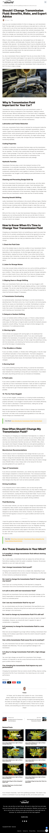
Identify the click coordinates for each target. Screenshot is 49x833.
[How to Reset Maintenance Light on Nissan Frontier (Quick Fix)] (36, 769)
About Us (19, 831)
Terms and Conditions (42, 831)
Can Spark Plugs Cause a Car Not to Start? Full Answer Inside (12, 786)
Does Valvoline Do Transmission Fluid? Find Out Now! (27, 421)
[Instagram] (26, 821)
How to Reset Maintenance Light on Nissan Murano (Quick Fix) (12, 777)
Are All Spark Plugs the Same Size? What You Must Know (35, 782)
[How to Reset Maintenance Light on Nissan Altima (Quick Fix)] (36, 752)
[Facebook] (4, 682)
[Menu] (45, 2)
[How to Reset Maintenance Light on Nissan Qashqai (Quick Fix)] (13, 735)
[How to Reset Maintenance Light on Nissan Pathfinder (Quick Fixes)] (36, 735)
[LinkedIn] (19, 682)
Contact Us (25, 831)
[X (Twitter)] (9, 682)
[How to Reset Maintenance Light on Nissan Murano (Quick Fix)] (13, 769)
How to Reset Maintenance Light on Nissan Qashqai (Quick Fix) (12, 743)
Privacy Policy (32, 831)
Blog (12, 20)
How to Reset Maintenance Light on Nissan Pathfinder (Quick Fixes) (35, 743)
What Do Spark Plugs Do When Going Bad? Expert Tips (12, 782)
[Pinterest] (14, 682)
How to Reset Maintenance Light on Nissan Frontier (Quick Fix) (35, 777)
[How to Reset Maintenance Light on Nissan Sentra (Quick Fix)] (13, 752)
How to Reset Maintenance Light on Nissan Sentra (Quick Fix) (12, 760)
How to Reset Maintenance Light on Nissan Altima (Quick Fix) (35, 760)
